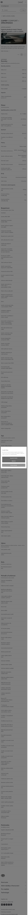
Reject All (13, 460)
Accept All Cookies (13, 458)
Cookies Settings (13, 465)
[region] (14, 457)
